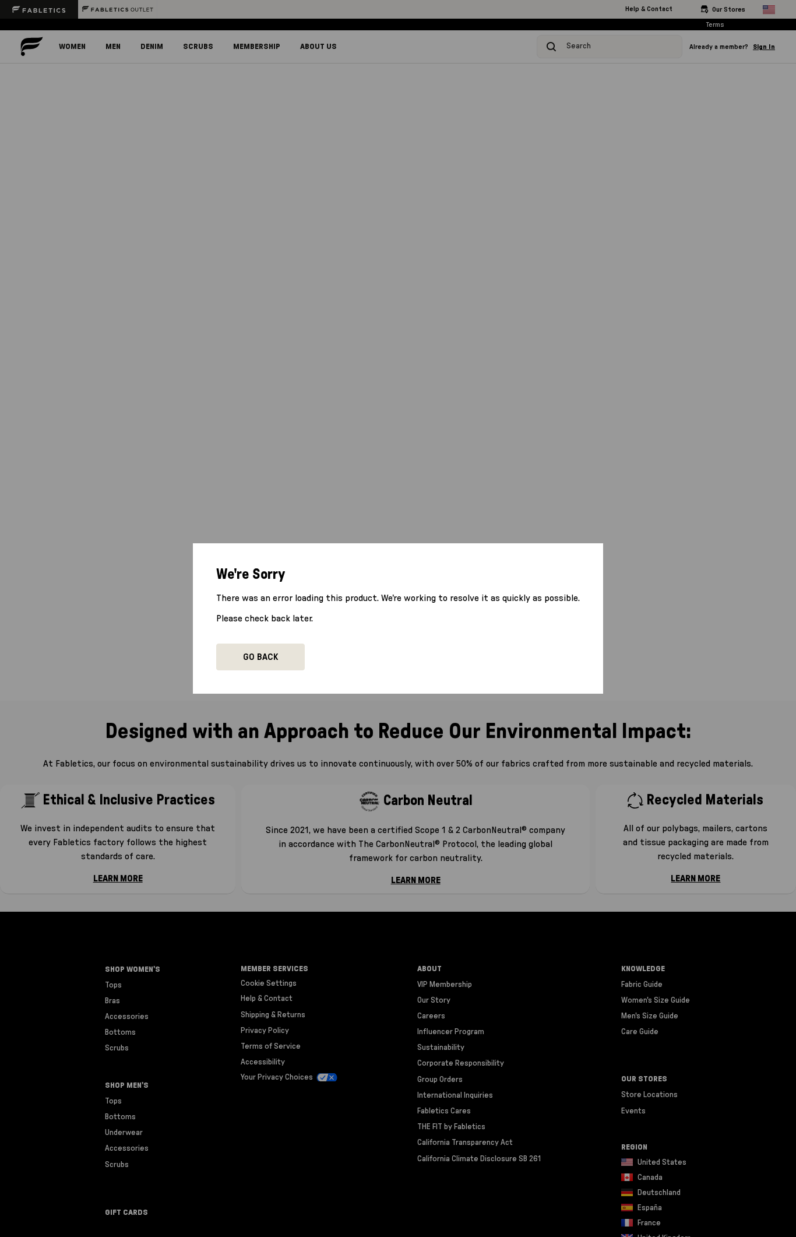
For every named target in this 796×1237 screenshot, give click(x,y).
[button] (260, 657)
